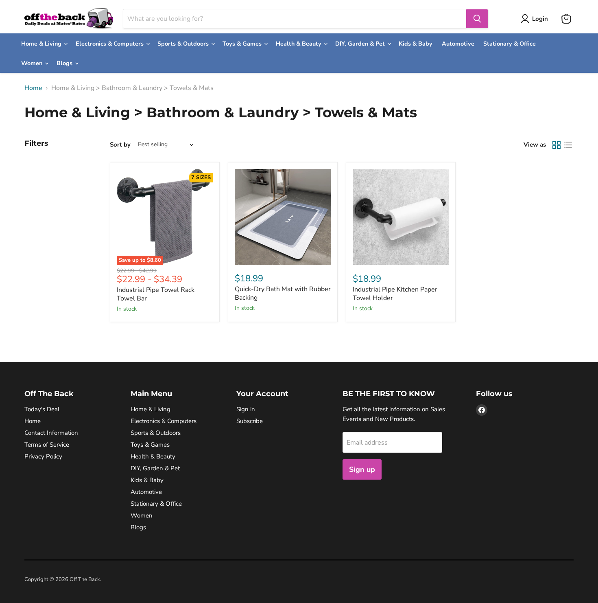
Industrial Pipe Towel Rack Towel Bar (155, 294)
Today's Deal (41, 409)
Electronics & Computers (110, 43)
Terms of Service (46, 445)
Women (32, 63)
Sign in (245, 409)
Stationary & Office (509, 43)
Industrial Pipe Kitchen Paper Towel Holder (395, 294)
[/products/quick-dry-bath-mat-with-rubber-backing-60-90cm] (283, 217)
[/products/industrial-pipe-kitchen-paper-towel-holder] (401, 217)
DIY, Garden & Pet (360, 43)
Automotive (458, 43)
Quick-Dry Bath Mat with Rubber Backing (283, 293)
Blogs (65, 63)
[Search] (477, 18)
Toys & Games (243, 43)
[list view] (568, 145)
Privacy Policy (43, 456)
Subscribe (249, 421)
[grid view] (556, 145)
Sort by (120, 144)
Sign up (362, 469)
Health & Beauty (299, 43)
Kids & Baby (415, 43)
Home (33, 88)
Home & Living (42, 43)
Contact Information (51, 433)
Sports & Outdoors (183, 43)
